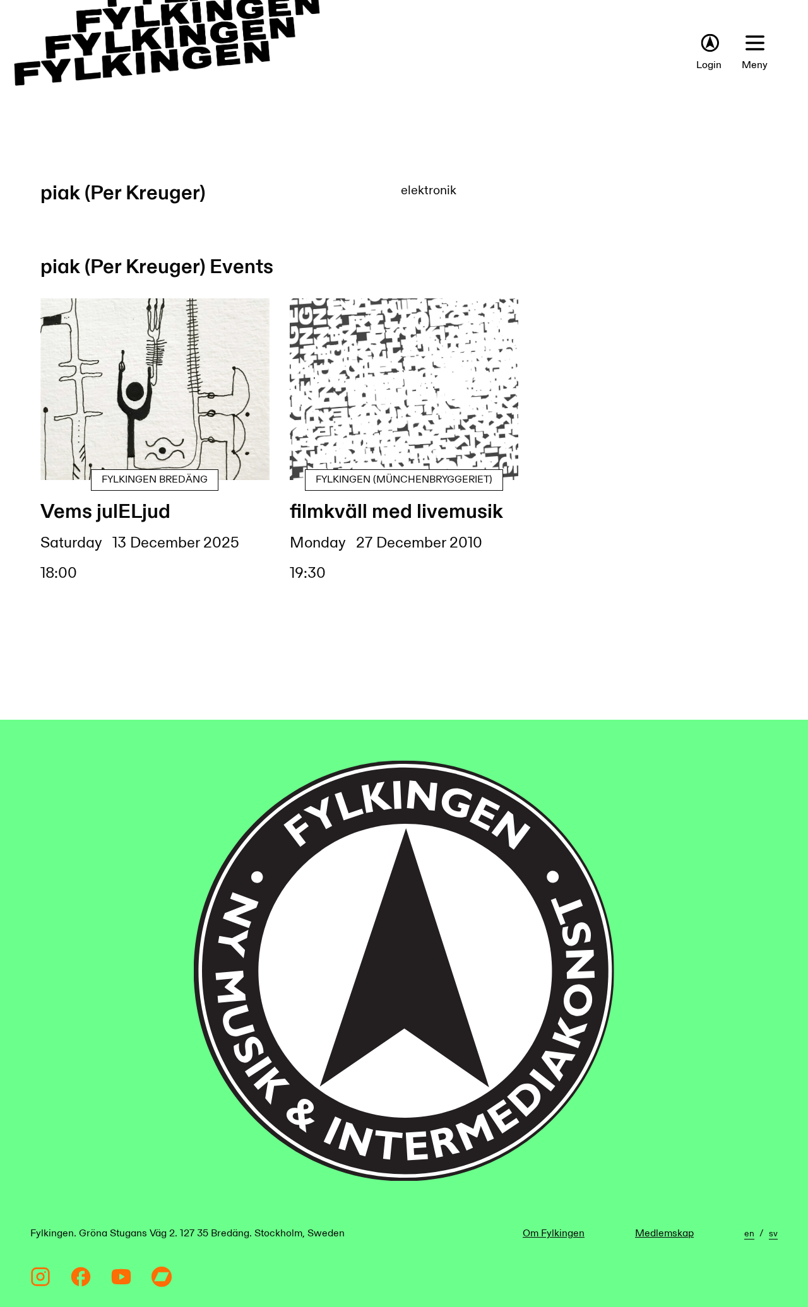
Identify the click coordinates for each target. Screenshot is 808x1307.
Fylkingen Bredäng (155, 479)
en (749, 1234)
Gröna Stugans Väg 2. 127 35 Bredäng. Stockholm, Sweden (212, 1233)
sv (773, 1234)
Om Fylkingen (554, 1233)
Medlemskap (664, 1233)
